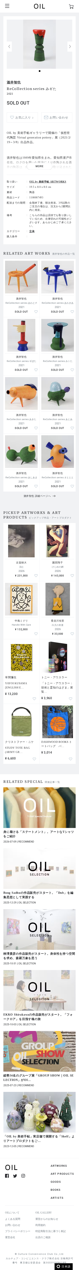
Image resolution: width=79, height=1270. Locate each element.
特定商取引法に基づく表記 (50, 1231)
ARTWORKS (59, 1165)
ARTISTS (57, 1197)
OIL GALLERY (43, 1212)
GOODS (56, 1181)
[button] (69, 47)
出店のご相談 (43, 1237)
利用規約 (40, 1225)
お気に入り (24, 117)
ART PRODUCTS (62, 1173)
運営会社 (10, 1237)
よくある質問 (12, 1219)
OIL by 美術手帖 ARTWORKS (47, 181)
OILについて (12, 1212)
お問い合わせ (12, 1225)
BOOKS (56, 1189)
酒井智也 (14, 82)
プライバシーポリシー (17, 1231)
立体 (32, 231)
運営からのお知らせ (46, 1219)
